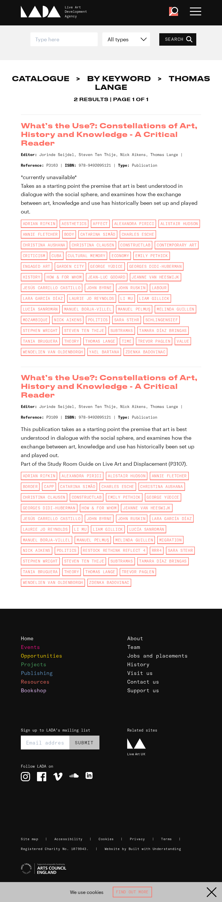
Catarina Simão (97, 234)
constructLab (135, 245)
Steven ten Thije (84, 330)
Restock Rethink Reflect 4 (114, 550)
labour (159, 287)
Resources (35, 681)
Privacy (137, 839)
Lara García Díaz (43, 298)
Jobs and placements (157, 655)
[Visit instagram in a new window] (25, 776)
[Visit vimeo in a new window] (57, 776)
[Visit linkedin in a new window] (90, 776)
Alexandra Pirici (134, 223)
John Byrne (99, 287)
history (31, 277)
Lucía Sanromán (40, 309)
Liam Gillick (154, 298)
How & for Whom (64, 277)
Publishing (37, 673)
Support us (143, 690)
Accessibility (68, 839)
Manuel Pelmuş (134, 309)
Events (30, 647)
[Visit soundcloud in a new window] (74, 776)
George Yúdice (106, 266)
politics (98, 320)
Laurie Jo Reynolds (91, 298)
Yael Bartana (104, 352)
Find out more (132, 892)
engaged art (36, 266)
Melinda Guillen (175, 309)
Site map (29, 839)
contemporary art (177, 245)
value (183, 341)
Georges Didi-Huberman (155, 266)
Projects (33, 664)
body (69, 234)
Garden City (70, 266)
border (30, 486)
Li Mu (126, 298)
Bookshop (33, 690)
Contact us (143, 681)
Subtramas (121, 330)
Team (133, 647)
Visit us (140, 673)
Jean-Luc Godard (106, 277)
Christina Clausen (93, 245)
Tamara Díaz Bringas (163, 330)
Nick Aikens (68, 320)
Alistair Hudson (179, 223)
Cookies (106, 839)
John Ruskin (131, 287)
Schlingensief (161, 320)
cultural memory (86, 255)
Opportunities (41, 655)
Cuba (56, 255)
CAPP (49, 486)
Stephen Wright (40, 330)
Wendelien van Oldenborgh (53, 352)
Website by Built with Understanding (143, 849)
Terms (166, 839)
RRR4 (157, 550)
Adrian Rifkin (39, 223)
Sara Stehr (126, 320)
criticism (34, 255)
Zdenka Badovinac (145, 352)
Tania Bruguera (40, 341)
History (138, 664)
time (127, 341)
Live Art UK (136, 754)
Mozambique (35, 320)
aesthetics (74, 223)
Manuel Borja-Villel (88, 309)
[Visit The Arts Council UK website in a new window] (113, 868)
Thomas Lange (100, 341)
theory (71, 341)
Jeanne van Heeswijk (155, 277)
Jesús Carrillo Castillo (51, 287)
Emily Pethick (151, 255)
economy (120, 255)
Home (27, 638)
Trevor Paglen (154, 341)
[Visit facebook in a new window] (41, 776)
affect (100, 223)
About (135, 638)
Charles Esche (138, 234)
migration (170, 540)
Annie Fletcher (40, 234)
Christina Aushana (44, 245)
